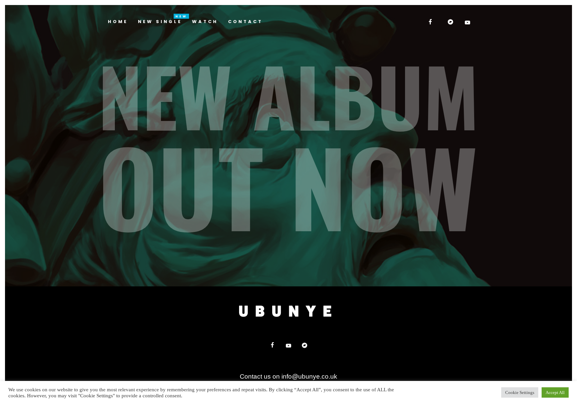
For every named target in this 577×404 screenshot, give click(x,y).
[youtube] (468, 22)
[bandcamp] (451, 21)
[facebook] (431, 21)
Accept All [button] (555, 392)
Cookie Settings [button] (519, 392)
